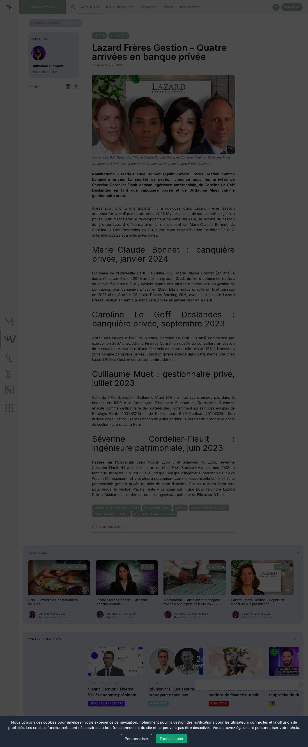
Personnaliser (136, 738)
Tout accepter (171, 738)
